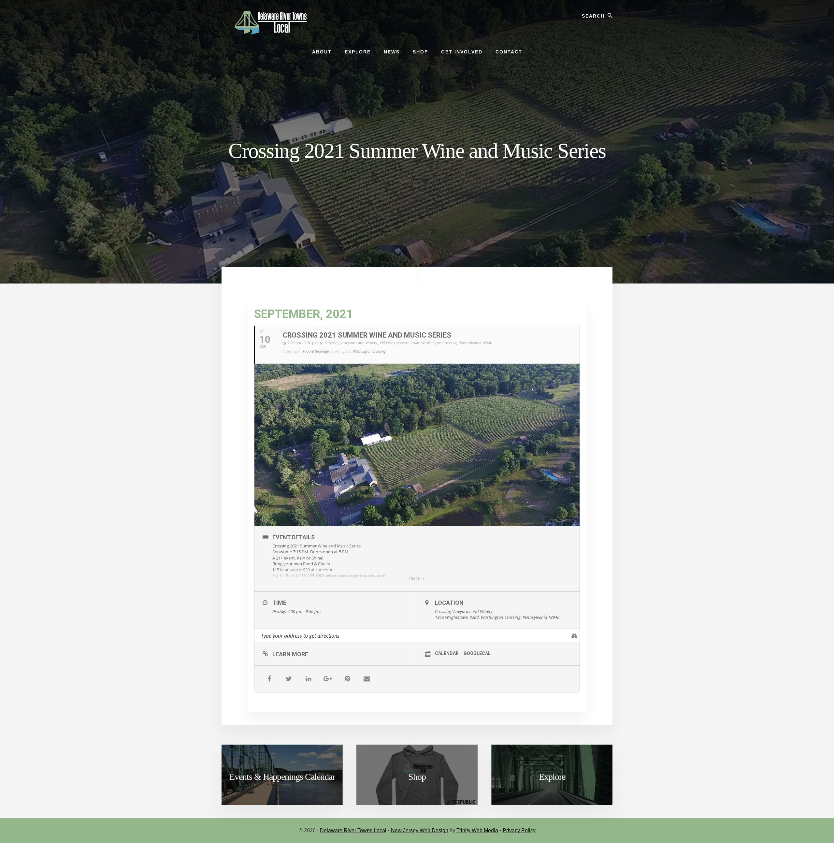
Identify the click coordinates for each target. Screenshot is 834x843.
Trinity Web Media (477, 830)
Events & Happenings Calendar (282, 777)
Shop (417, 777)
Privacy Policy (519, 830)
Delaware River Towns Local (353, 830)
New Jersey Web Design (419, 830)
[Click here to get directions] (574, 636)
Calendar (447, 653)
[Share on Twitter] (288, 679)
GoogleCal (477, 653)
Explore (552, 777)
